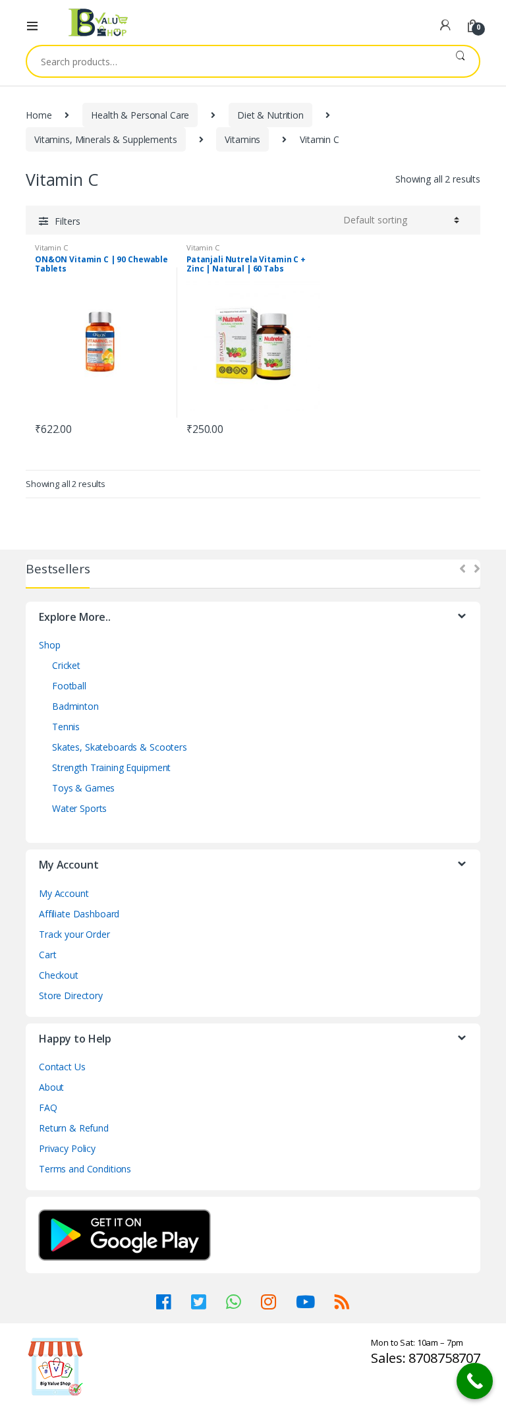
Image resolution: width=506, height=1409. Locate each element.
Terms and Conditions (85, 1169)
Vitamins (242, 139)
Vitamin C (51, 247)
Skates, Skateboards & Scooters (119, 747)
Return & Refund (74, 1128)
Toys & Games (83, 788)
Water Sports (79, 808)
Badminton (75, 706)
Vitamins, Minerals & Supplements (105, 139)
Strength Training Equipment (111, 767)
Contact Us (62, 1066)
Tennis (66, 726)
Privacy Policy (67, 1148)
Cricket (66, 665)
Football (69, 685)
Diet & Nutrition (270, 115)
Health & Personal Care (140, 115)
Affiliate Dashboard (79, 913)
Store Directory (71, 995)
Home (38, 115)
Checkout (58, 975)
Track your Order (74, 934)
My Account (64, 893)
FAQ (48, 1107)
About (51, 1087)
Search (460, 61)
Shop (49, 645)
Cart (47, 954)
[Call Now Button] (475, 1381)
